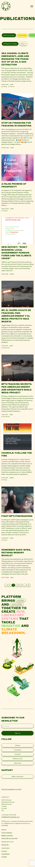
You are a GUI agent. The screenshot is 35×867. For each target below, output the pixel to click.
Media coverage (7, 835)
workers (20, 600)
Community (22, 35)
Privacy (4, 851)
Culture (5, 540)
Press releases (6, 832)
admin (12, 274)
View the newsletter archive (11, 789)
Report (23, 44)
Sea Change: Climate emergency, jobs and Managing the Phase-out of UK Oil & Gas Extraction (15, 59)
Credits (4, 857)
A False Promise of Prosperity (13, 185)
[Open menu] (32, 6)
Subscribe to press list (9, 838)
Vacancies (5, 845)
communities (16, 604)
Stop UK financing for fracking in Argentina (16, 124)
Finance (12, 86)
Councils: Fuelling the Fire (16, 454)
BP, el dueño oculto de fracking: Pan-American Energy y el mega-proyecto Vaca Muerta (16, 316)
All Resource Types (10, 44)
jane (11, 84)
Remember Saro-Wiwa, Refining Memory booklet (16, 552)
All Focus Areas (8, 35)
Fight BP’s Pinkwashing (16, 516)
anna (12, 147)
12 (28, 585)
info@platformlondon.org (10, 817)
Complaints (5, 854)
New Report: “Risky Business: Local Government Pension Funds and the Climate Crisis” (16, 253)
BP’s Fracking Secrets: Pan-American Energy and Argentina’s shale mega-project (16, 388)
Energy (5, 86)
